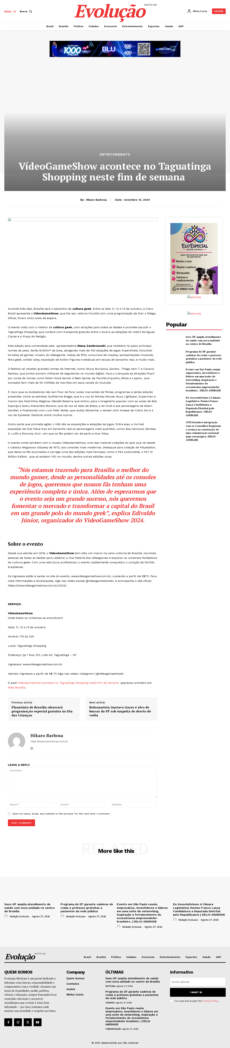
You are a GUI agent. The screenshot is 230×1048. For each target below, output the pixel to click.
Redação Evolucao (19, 916)
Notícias (110, 986)
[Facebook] (8, 1022)
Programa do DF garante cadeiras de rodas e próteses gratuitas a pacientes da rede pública (204, 357)
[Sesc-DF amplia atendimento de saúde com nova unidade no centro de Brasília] (174, 340)
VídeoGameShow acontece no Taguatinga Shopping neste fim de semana (68, 683)
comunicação (113, 1029)
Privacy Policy (210, 1001)
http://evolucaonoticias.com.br (49, 741)
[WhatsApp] (32, 747)
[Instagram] (18, 1022)
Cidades (110, 1002)
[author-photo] (6, 916)
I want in (196, 992)
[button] (26, 11)
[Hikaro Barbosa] (16, 741)
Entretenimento (115, 154)
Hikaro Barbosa (96, 199)
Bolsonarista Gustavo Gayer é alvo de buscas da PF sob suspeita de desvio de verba (120, 711)
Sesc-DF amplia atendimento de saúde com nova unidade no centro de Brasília (203, 340)
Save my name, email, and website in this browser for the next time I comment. (61, 813)
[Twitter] (28, 1022)
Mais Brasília (16, 687)
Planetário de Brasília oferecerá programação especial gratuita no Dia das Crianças (42, 711)
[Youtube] (38, 1022)
